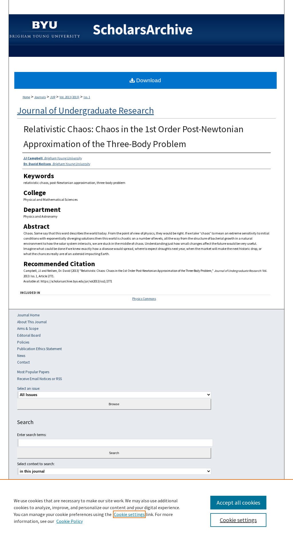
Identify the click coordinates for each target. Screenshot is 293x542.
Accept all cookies (238, 502)
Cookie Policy (69, 521)
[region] (146, 510)
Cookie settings (129, 514)
